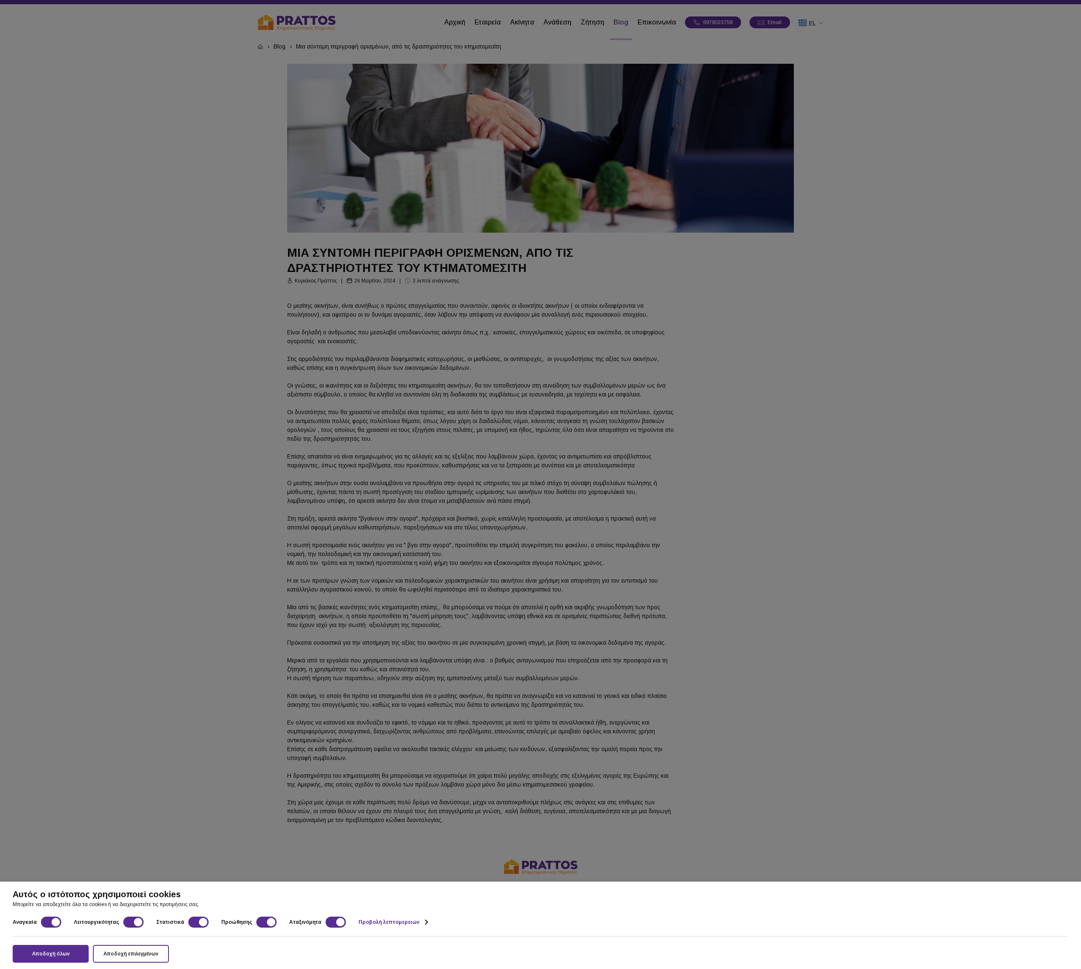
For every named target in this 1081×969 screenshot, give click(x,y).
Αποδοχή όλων (51, 954)
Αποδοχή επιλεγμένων (130, 954)
